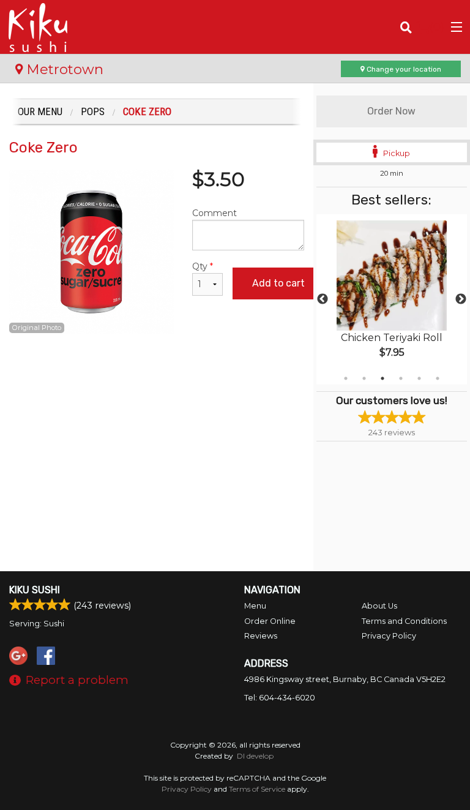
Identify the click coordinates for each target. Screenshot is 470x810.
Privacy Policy (389, 635)
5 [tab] (419, 378)
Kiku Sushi (34, 590)
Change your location (403, 69)
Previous (322, 299)
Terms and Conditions (404, 621)
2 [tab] (364, 378)
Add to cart (278, 283)
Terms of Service (257, 788)
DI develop (255, 755)
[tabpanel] (391, 299)
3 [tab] (382, 378)
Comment (214, 213)
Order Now (391, 111)
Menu (255, 605)
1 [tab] (346, 378)
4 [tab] (401, 378)
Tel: (279, 697)
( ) (437, 27)
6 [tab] (437, 378)
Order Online (270, 621)
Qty (202, 266)
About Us (379, 605)
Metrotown (63, 69)
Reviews (260, 635)
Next (461, 299)
